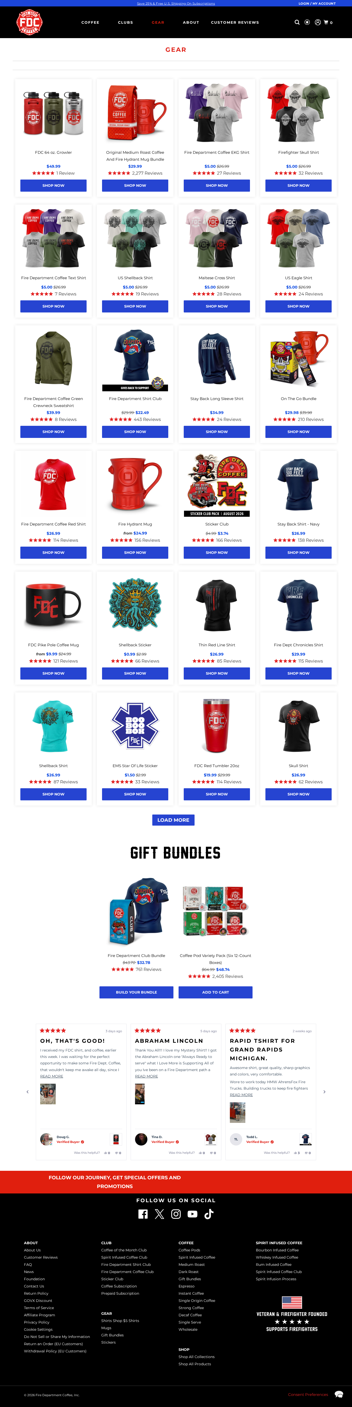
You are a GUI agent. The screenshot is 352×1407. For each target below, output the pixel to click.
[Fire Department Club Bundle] (136, 911)
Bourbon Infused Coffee (277, 1250)
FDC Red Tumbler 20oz (216, 765)
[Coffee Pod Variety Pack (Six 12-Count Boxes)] (215, 911)
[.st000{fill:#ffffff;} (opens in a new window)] (143, 1217)
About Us (32, 1250)
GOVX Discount (38, 1300)
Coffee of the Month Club (124, 1250)
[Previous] (27, 1092)
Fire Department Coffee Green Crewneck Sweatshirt (53, 402)
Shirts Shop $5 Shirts (120, 1320)
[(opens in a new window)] (209, 1217)
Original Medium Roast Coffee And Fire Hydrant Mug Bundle (135, 156)
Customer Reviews (235, 22)
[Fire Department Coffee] (29, 22)
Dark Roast (189, 1271)
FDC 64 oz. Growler (53, 152)
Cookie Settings (38, 1329)
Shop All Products (195, 1364)
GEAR (158, 22)
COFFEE (90, 22)
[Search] (298, 22)
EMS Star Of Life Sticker (135, 765)
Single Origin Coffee (197, 1300)
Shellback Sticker (135, 644)
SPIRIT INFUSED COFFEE (279, 1243)
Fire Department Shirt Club (135, 398)
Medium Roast (192, 1264)
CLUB (106, 1243)
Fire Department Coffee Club (127, 1271)
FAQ (28, 1264)
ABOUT (191, 22)
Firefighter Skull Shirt (298, 152)
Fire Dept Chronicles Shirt (298, 644)
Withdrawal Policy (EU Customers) (55, 1351)
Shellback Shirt (53, 765)
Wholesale (188, 1329)
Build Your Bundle (136, 992)
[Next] (324, 1092)
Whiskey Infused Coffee (277, 1257)
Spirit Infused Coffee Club (124, 1257)
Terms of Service (39, 1308)
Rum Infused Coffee (273, 1264)
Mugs (106, 1328)
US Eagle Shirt (298, 277)
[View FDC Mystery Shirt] (211, 1139)
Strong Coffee (191, 1308)
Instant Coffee (191, 1293)
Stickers (108, 1342)
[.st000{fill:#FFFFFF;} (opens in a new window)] (160, 1217)
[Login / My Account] (318, 22)
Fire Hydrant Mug (135, 524)
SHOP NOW (53, 185)
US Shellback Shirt (135, 277)
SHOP (184, 1349)
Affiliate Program (39, 1315)
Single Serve (190, 1322)
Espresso (187, 1286)
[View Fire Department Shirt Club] (305, 1139)
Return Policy (36, 1293)
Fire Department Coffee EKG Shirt (216, 152)
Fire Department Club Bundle (136, 955)
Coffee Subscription (119, 1286)
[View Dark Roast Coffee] (116, 1139)
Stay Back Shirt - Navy (299, 524)
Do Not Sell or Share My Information (57, 1336)
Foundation (34, 1279)
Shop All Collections (197, 1356)
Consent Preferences (308, 1394)
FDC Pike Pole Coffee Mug (53, 644)
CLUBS (125, 22)
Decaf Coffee (190, 1315)
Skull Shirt (298, 765)
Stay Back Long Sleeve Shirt (217, 398)
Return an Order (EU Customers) (53, 1344)
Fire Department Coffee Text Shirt (53, 277)
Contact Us (34, 1286)
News (29, 1271)
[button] (48, 1094)
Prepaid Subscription (120, 1293)
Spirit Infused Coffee (197, 1257)
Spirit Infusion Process (276, 1279)
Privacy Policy (36, 1322)
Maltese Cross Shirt (217, 277)
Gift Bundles (112, 1335)
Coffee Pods (189, 1250)
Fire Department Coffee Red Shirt (53, 524)
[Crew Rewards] (308, 22)
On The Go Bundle (298, 398)
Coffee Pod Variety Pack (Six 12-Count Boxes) (215, 959)
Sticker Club (217, 524)
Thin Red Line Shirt (217, 644)
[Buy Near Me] (289, 22)
